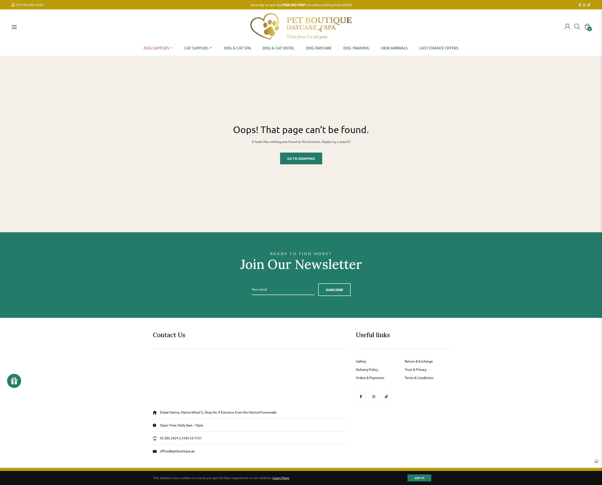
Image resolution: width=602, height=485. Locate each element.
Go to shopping (301, 158)
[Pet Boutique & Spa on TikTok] (588, 5)
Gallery (361, 361)
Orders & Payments (370, 377)
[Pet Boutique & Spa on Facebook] (580, 5)
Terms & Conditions (419, 377)
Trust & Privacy (416, 369)
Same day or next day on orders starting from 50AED (301, 5)
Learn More (281, 478)
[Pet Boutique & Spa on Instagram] (584, 5)
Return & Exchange (419, 361)
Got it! (419, 478)
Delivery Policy (367, 369)
